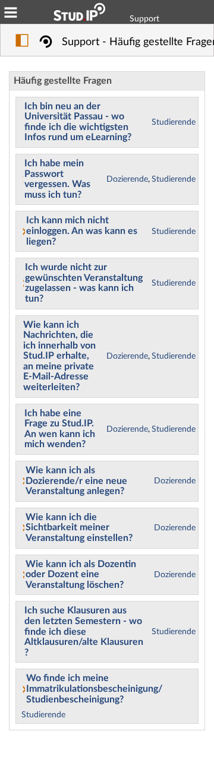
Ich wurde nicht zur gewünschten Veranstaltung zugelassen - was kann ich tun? (84, 282)
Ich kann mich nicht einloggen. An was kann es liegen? (81, 231)
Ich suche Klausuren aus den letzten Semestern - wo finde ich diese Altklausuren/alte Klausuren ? (83, 631)
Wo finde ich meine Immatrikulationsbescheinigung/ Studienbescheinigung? (94, 688)
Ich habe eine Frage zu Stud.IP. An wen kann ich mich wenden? (59, 429)
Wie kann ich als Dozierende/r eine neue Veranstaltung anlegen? (76, 481)
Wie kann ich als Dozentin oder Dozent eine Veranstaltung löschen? (81, 574)
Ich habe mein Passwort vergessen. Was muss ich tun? (57, 179)
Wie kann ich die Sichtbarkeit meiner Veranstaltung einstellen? (79, 527)
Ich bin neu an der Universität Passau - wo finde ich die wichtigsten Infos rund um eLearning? (77, 122)
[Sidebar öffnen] (22, 42)
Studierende (174, 122)
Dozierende (127, 179)
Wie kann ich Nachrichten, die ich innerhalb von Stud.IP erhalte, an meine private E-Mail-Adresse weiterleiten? (59, 356)
